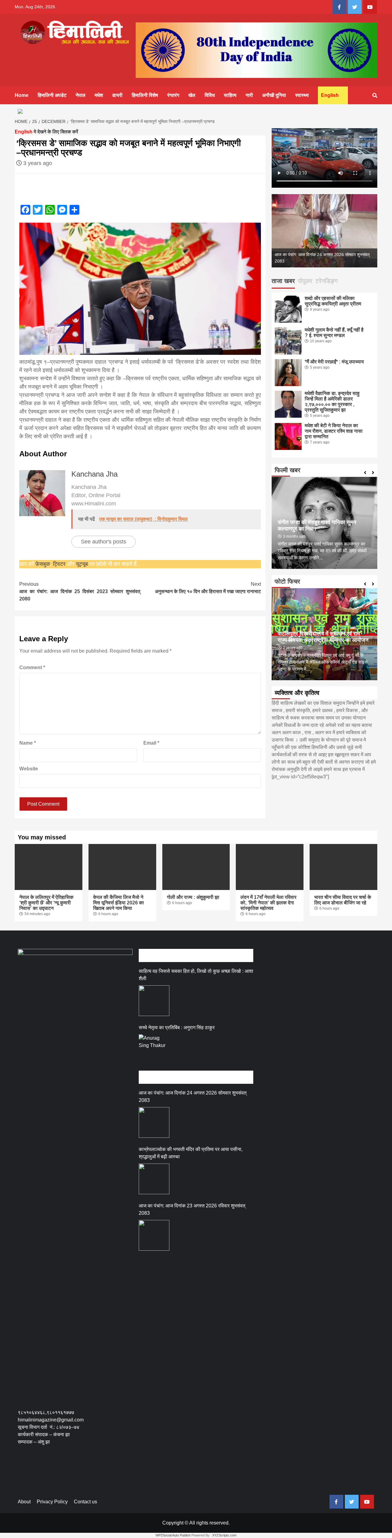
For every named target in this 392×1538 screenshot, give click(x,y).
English (330, 95)
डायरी (117, 95)
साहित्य (230, 95)
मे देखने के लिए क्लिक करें (46, 131)
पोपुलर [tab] (305, 281)
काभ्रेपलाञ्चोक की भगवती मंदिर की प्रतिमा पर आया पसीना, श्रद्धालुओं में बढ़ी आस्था (191, 1153)
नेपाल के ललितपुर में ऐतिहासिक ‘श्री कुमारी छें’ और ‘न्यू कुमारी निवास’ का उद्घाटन (46, 903)
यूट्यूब (82, 564)
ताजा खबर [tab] (283, 281)
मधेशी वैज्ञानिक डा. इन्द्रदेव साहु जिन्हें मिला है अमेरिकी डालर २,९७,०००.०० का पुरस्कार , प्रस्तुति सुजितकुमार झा (332, 401)
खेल (191, 95)
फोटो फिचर (287, 581)
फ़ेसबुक (43, 564)
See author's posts (103, 542)
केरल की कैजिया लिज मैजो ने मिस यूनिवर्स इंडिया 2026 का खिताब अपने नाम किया (118, 903)
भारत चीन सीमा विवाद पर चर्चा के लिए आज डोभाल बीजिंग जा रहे (342, 900)
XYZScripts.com (224, 1535)
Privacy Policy (52, 1501)
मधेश (99, 95)
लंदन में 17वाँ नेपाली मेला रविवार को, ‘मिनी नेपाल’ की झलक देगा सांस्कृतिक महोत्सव (268, 903)
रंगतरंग (173, 95)
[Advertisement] (129, 1474)
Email (151, 743)
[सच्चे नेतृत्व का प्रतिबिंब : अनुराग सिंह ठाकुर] (154, 1049)
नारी (249, 95)
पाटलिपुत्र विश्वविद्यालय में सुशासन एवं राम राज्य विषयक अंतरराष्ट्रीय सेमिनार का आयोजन (323, 637)
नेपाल (80, 95)
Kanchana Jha (94, 474)
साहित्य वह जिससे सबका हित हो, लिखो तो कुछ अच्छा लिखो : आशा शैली (196, 974)
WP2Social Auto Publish (173, 1535)
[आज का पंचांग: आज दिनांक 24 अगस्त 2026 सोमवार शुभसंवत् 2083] (154, 1122)
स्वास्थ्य (302, 95)
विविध (210, 95)
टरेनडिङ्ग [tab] (326, 281)
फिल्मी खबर (287, 470)
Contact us (85, 1501)
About (24, 1501)
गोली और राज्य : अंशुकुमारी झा (193, 897)
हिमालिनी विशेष (145, 95)
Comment (32, 667)
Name (27, 743)
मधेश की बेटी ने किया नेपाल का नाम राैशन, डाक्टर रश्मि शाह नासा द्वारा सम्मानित (334, 431)
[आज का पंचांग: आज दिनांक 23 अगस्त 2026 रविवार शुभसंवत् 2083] (154, 1235)
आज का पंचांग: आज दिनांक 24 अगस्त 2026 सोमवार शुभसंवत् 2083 (193, 1096)
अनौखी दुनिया (274, 95)
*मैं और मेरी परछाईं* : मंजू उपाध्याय (334, 361)
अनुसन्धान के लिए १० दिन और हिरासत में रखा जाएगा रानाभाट (208, 587)
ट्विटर (60, 564)
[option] (324, 231)
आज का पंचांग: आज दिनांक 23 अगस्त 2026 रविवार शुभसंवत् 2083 (192, 1209)
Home (21, 95)
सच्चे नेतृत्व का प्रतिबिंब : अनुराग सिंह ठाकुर (177, 1027)
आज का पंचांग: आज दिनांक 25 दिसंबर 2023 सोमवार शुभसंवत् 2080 (79, 591)
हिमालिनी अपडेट (52, 95)
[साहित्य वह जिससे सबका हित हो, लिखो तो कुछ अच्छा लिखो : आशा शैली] (154, 1000)
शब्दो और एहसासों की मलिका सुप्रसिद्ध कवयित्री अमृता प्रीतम (333, 301)
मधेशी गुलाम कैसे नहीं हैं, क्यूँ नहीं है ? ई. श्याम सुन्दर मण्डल (334, 332)
